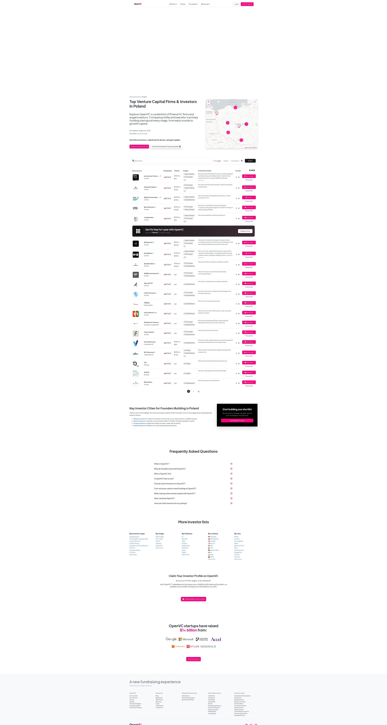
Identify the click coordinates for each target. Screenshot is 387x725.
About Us (158, 702)
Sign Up (132, 702)
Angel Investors (239, 700)
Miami (236, 543)
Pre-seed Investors (240, 705)
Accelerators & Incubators (242, 696)
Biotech (185, 539)
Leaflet (246, 147)
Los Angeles (238, 541)
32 (198, 391)
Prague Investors (140, 423)
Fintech (184, 543)
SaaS (183, 550)
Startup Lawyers (213, 709)
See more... (134, 554)
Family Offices (238, 703)
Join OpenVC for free (237, 420)
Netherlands (214, 539)
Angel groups (134, 537)
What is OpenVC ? (162, 464)
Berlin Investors (139, 421)
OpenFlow (211, 696)
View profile (249, 180)
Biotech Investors (239, 702)
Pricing (182, 4)
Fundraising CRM (135, 705)
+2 (185, 221)
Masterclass (186, 696)
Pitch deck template (188, 698)
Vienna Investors (140, 425)
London (237, 539)
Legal (157, 703)
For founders (134, 696)
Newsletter (159, 698)
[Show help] (252, 170)
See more (201, 180)
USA (211, 545)
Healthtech (186, 545)
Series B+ (159, 545)
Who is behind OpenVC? (164, 498)
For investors (193, 4)
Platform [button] (172, 4)
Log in (237, 4)
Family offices (134, 543)
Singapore (238, 552)
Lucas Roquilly (142, 133)
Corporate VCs (135, 541)
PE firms (132, 548)
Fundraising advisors (214, 705)
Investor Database (135, 703)
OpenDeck (211, 698)
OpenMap (211, 700)
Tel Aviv (237, 554)
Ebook (210, 703)
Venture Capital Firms (240, 713)
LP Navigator (212, 713)
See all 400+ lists (239, 715)
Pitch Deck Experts (214, 707)
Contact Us (159, 707)
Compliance (159, 705)
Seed (158, 541)
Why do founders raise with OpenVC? (170, 469)
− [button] (208, 105)
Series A (159, 543)
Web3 (184, 552)
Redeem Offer (245, 231)
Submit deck (250, 176)
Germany (213, 537)
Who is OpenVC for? (162, 473)
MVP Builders (212, 711)
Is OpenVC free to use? (164, 478)
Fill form (249, 197)
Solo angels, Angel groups (139, 539)
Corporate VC (148, 344)
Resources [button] (205, 4)
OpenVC (255, 147)
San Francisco (239, 550)
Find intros (250, 207)
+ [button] (208, 102)
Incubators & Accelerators (139, 545)
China (212, 557)
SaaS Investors (239, 707)
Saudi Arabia (214, 550)
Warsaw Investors (140, 419)
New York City (239, 545)
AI (182, 537)
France (212, 543)
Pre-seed (159, 539)
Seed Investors (239, 709)
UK (211, 552)
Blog (157, 696)
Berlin (236, 537)
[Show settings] (250, 170)
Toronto (237, 557)
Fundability (211, 702)
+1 (184, 180)
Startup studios (135, 550)
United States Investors (241, 711)
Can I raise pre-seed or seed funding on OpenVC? (175, 488)
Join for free (246, 4)
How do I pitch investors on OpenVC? (169, 483)
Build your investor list (138, 146)
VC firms (132, 552)
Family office (148, 305)
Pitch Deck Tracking (136, 707)
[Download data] (254, 170)
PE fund (146, 365)
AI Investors (237, 698)
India (211, 554)
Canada (212, 541)
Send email (249, 217)
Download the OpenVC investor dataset (165, 146)
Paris (236, 548)
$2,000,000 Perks (188, 700)
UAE (211, 548)
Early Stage (160, 537)
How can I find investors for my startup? (170, 503)
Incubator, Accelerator (151, 325)
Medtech (185, 548)
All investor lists (135, 97)
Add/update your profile (195, 599)
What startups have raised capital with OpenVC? (175, 493)
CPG (183, 541)
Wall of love (159, 700)
